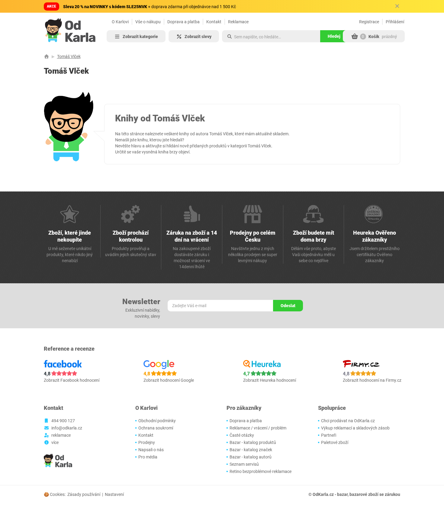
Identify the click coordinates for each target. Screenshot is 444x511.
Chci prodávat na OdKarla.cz (348, 420)
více (55, 442)
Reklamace (238, 22)
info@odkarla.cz (66, 428)
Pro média (147, 457)
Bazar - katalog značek (251, 449)
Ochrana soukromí (155, 428)
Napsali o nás (151, 449)
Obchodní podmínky (157, 420)
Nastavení (114, 494)
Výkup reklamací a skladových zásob (355, 428)
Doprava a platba (183, 22)
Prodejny (146, 442)
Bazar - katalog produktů (253, 442)
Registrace (369, 22)
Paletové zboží (334, 442)
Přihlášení (395, 22)
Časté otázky (242, 435)
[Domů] (46, 56)
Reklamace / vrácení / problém (258, 428)
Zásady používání (83, 494)
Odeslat (288, 305)
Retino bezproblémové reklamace (260, 471)
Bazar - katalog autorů (251, 457)
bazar (342, 494)
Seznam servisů (244, 464)
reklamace (61, 435)
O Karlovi (120, 22)
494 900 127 (63, 420)
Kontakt (213, 22)
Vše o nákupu (148, 22)
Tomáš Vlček (69, 56)
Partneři (328, 435)
